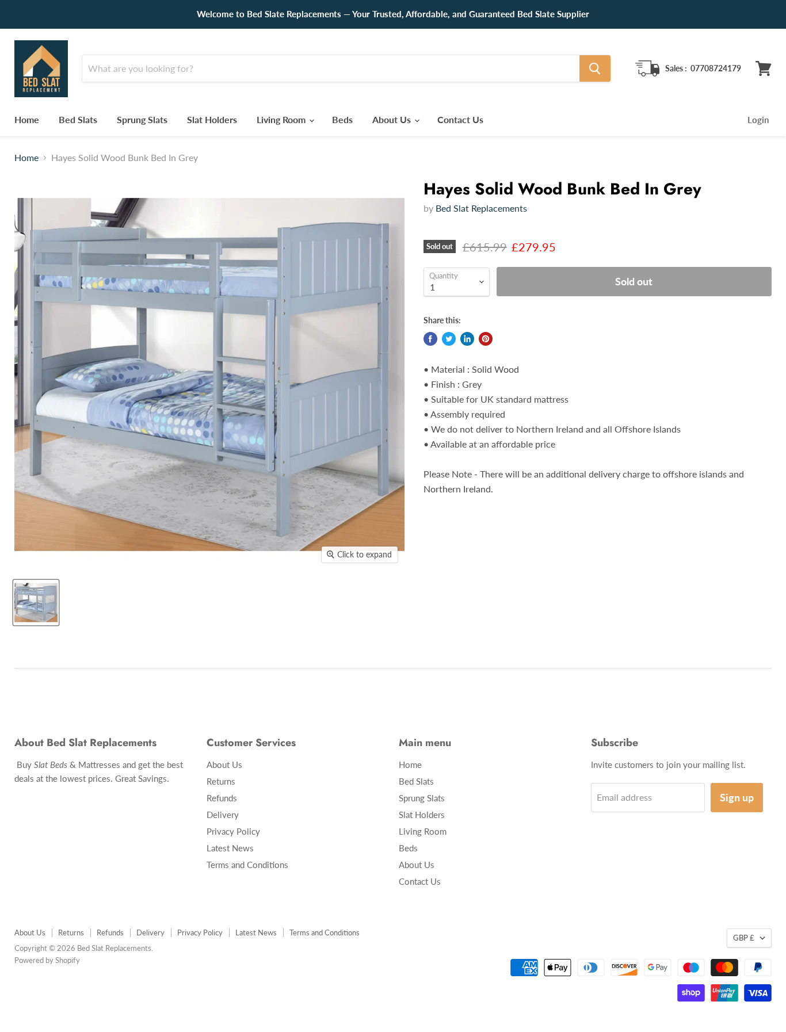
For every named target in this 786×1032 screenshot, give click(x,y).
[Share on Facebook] (430, 339)
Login (758, 119)
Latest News (230, 848)
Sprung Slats (142, 119)
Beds (342, 119)
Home (26, 119)
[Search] (595, 68)
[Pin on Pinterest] (486, 339)
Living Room (282, 119)
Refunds (222, 798)
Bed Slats (78, 119)
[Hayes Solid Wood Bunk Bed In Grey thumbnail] (36, 602)
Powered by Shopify (47, 960)
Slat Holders (212, 119)
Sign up (737, 797)
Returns (221, 781)
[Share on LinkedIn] (467, 339)
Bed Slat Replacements (481, 207)
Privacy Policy (233, 831)
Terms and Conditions (247, 864)
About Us (392, 119)
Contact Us (460, 119)
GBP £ (743, 937)
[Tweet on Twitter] (449, 339)
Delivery (223, 814)
